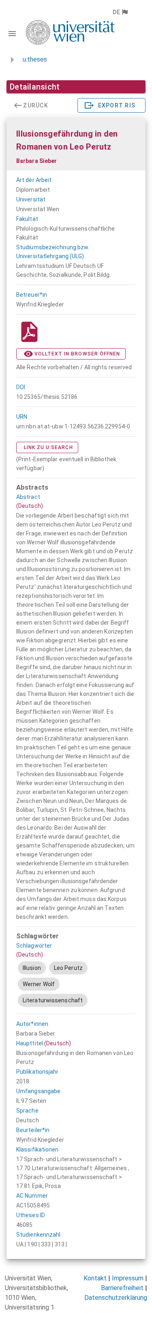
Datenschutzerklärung (115, 1297)
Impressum (127, 1278)
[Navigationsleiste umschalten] (12, 33)
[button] (119, 12)
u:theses (35, 59)
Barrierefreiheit (122, 1288)
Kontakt (95, 1278)
